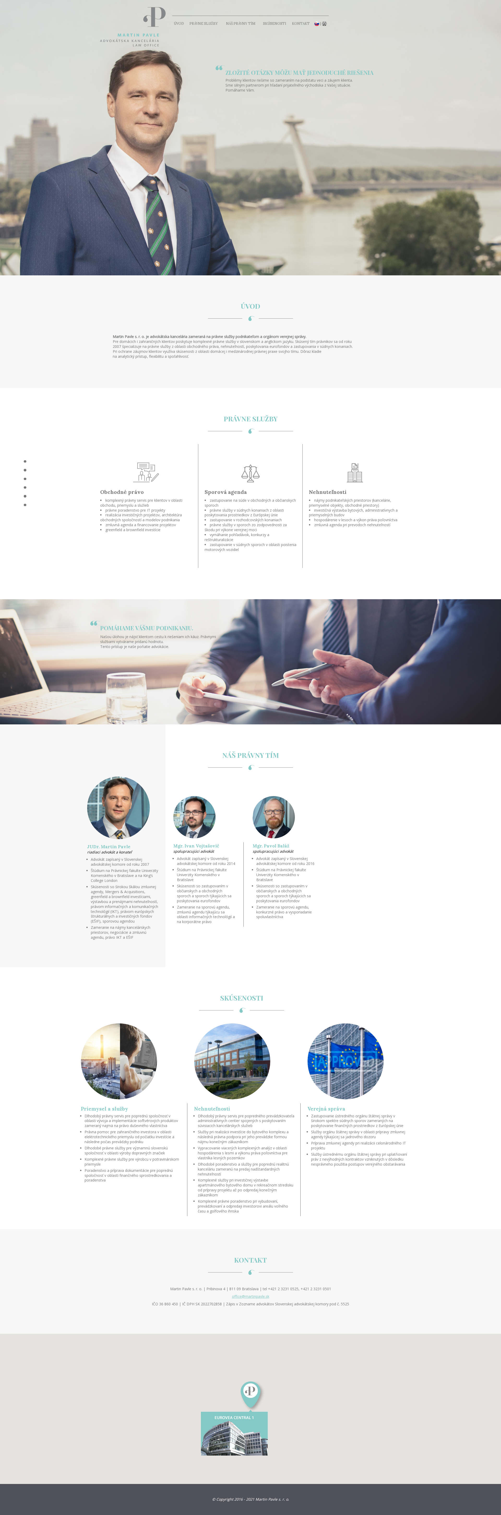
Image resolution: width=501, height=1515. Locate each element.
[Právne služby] (25, 479)
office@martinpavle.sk (250, 1296)
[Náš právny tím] (25, 487)
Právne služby (203, 23)
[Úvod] (25, 470)
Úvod (179, 23)
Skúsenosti (274, 23)
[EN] (324, 23)
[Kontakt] (25, 505)
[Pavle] (130, 26)
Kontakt (301, 23)
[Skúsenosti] (25, 496)
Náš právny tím (240, 23)
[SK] (316, 23)
